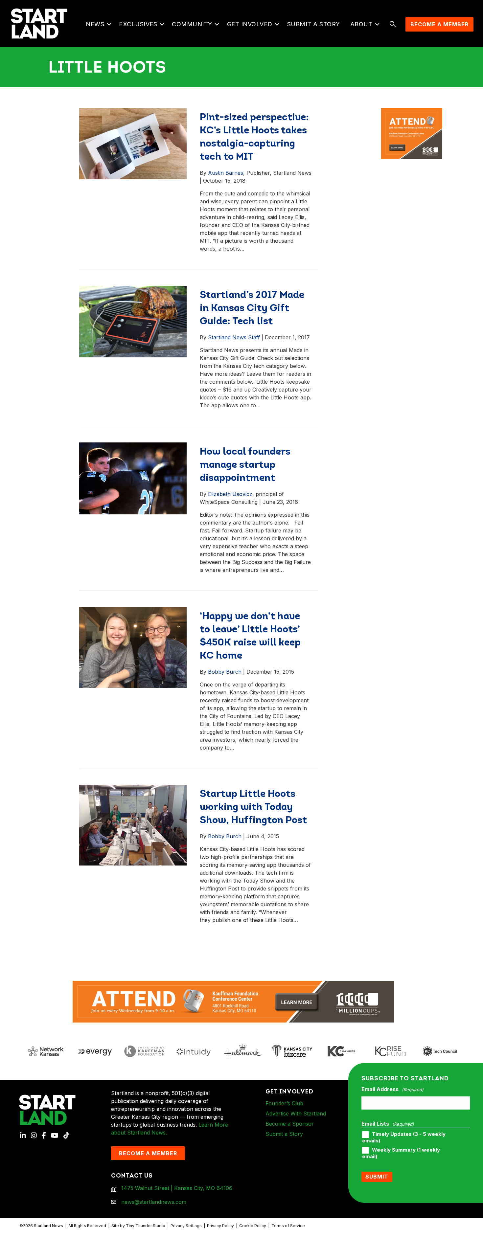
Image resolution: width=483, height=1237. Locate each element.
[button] (109, 24)
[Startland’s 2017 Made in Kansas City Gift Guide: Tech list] (133, 321)
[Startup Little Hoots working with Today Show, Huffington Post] (133, 824)
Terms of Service (288, 1225)
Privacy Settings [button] (186, 1225)
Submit (376, 1176)
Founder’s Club (284, 1103)
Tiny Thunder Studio (145, 1225)
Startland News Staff (234, 337)
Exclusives (138, 24)
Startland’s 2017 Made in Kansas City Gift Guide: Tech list (252, 308)
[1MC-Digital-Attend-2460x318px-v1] (234, 1001)
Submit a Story (313, 24)
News (95, 24)
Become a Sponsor (289, 1123)
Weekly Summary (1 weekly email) (401, 1153)
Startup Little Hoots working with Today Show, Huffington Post (253, 807)
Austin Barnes (225, 172)
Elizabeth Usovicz (230, 494)
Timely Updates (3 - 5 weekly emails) (404, 1137)
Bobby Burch (225, 671)
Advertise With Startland (295, 1113)
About (361, 24)
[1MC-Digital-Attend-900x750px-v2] (411, 112)
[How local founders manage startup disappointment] (133, 478)
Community (192, 24)
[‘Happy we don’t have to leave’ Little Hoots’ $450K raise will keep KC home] (133, 647)
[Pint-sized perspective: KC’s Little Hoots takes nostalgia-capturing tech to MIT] (133, 143)
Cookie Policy (252, 1225)
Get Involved (249, 24)
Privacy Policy (220, 1225)
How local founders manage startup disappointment (245, 465)
